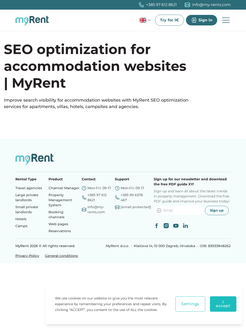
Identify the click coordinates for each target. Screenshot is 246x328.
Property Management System (60, 200)
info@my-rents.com (211, 4)
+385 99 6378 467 (132, 197)
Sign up (217, 210)
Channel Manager (64, 188)
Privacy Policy (27, 256)
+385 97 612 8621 (161, 4)
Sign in (205, 20)
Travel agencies (28, 188)
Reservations (60, 231)
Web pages (58, 224)
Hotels (20, 219)
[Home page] (33, 20)
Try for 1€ (169, 20)
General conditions (61, 256)
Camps (21, 226)
